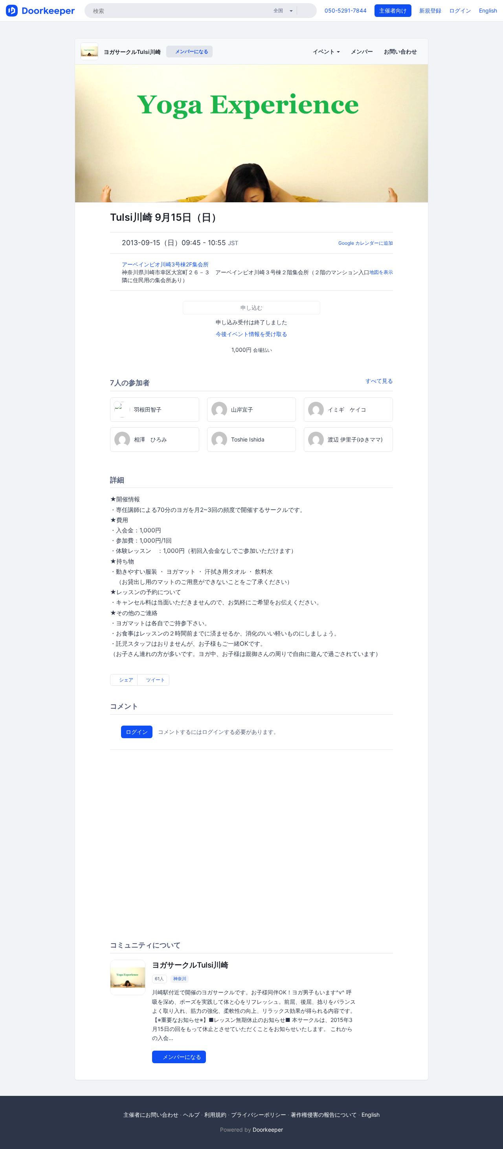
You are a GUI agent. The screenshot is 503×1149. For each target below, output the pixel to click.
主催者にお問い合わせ (150, 1114)
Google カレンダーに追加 (365, 243)
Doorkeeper (268, 1129)
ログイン (460, 10)
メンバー (362, 51)
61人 (159, 978)
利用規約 (215, 1114)
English (488, 10)
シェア (125, 680)
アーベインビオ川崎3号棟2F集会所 (166, 264)
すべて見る (379, 380)
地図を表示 (381, 272)
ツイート (155, 680)
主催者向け (393, 10)
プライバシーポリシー (258, 1114)
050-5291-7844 (346, 10)
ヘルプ (191, 1114)
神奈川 (179, 978)
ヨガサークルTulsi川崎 (132, 51)
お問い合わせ (400, 51)
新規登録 (430, 10)
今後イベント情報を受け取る (251, 334)
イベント (324, 51)
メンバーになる (191, 51)
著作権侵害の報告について (324, 1114)
